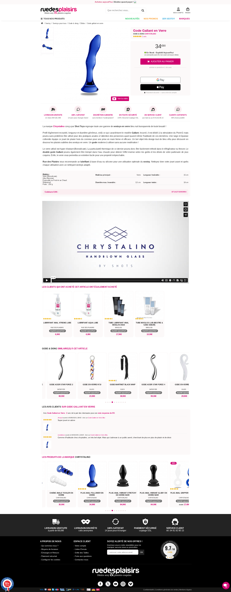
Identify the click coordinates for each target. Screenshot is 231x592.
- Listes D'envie (80, 549)
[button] (105, 402)
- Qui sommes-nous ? (49, 546)
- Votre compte (80, 546)
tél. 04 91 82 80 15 (175, 530)
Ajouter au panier (162, 61)
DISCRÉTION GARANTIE (103, 115)
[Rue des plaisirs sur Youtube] (115, 583)
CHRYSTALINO (82, 457)
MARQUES (184, 19)
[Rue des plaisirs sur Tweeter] (107, 583)
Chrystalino (59, 126)
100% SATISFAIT (78, 115)
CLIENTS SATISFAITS (178, 115)
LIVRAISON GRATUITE (53, 115)
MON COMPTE (178, 13)
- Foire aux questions (83, 556)
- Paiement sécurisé (48, 556)
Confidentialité (148, 590)
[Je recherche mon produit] (143, 11)
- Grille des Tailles (81, 553)
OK (141, 552)
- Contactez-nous (81, 560)
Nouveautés (132, 19)
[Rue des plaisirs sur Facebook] (100, 583)
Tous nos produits (54, 19)
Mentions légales (185, 590)
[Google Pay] (160, 80)
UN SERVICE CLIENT (152, 115)
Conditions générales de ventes (166, 590)
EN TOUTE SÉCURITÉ (128, 115)
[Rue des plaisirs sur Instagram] (123, 583)
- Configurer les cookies (50, 560)
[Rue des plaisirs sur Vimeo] (130, 583)
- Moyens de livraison (49, 549)
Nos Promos (151, 19)
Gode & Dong (144, 34)
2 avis (144, 36)
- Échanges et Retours (49, 553)
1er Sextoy (168, 19)
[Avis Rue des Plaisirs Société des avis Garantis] (169, 549)
